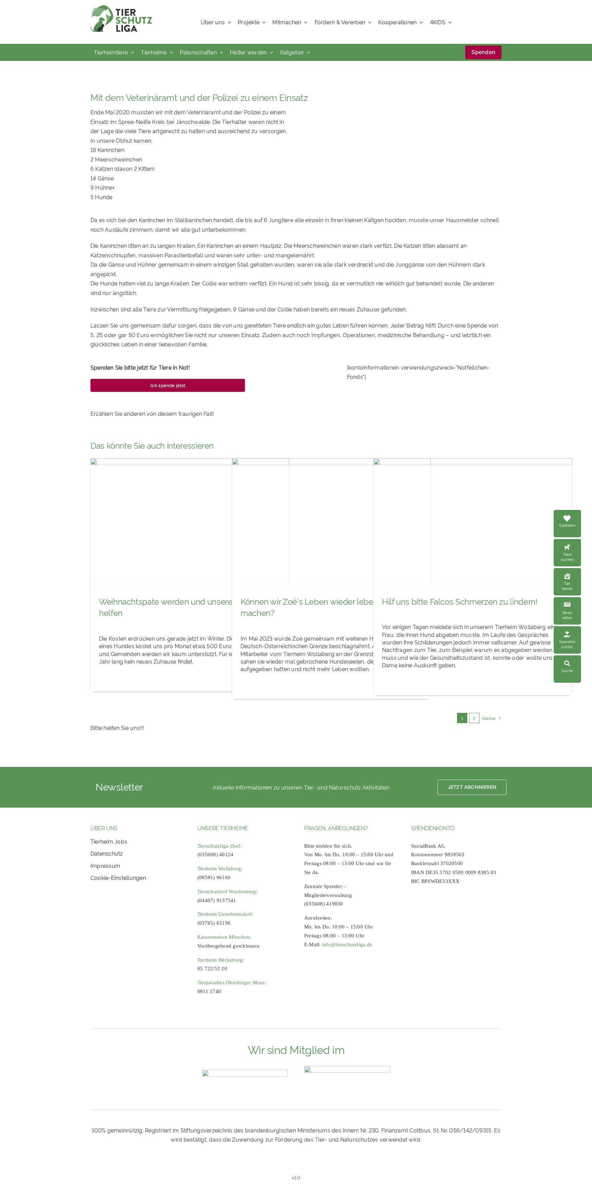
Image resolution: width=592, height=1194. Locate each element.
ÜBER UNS (104, 828)
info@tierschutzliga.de (347, 944)
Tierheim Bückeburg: (220, 960)
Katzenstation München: (224, 937)
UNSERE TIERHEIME (222, 828)
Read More (572, 543)
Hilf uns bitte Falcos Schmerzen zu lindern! (460, 601)
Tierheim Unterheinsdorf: (225, 914)
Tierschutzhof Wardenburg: (227, 891)
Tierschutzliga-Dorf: (219, 846)
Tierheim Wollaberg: (220, 868)
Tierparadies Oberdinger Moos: (231, 982)
